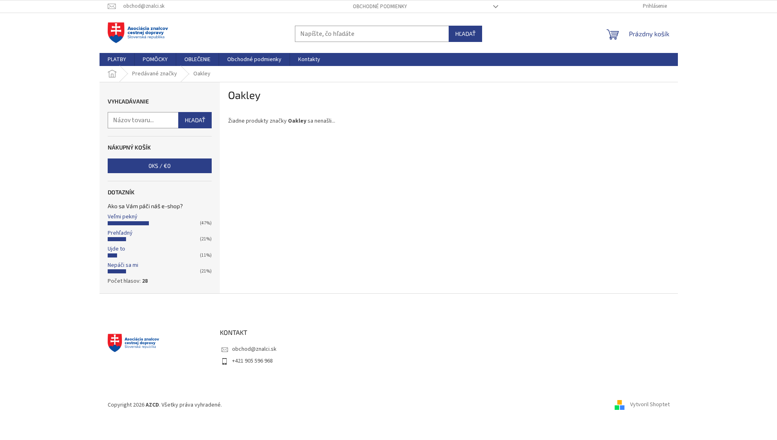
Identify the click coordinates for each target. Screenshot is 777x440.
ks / (159, 165)
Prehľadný (120, 233)
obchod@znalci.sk (254, 349)
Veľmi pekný (122, 217)
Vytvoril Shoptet (650, 405)
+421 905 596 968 (252, 361)
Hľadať (465, 33)
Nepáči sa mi (123, 265)
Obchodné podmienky (380, 6)
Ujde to (116, 249)
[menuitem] (117, 59)
